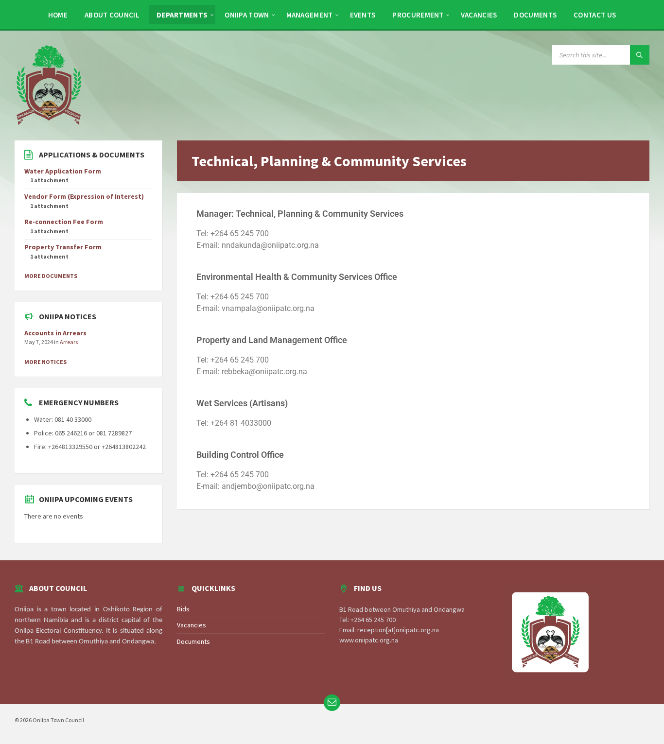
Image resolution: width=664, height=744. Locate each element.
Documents (193, 641)
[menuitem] (57, 14)
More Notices (45, 361)
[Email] (332, 702)
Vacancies (191, 625)
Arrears (69, 342)
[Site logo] (49, 84)
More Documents (50, 275)
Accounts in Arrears (55, 333)
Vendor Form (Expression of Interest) (84, 196)
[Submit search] (639, 55)
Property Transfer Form (63, 246)
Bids (183, 609)
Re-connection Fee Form (63, 221)
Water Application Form (62, 171)
